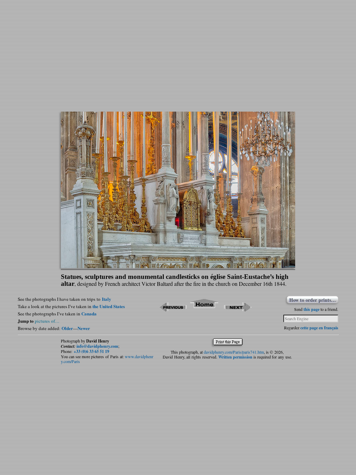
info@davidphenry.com (97, 346)
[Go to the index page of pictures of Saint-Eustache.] (204, 309)
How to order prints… (312, 299)
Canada (89, 313)
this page (311, 309)
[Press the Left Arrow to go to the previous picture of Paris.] (173, 309)
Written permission (235, 357)
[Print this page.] (229, 343)
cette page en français (319, 328)
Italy (106, 299)
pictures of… (47, 321)
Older (67, 328)
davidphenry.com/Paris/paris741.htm (234, 352)
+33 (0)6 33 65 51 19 (91, 351)
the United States (108, 306)
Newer (84, 328)
